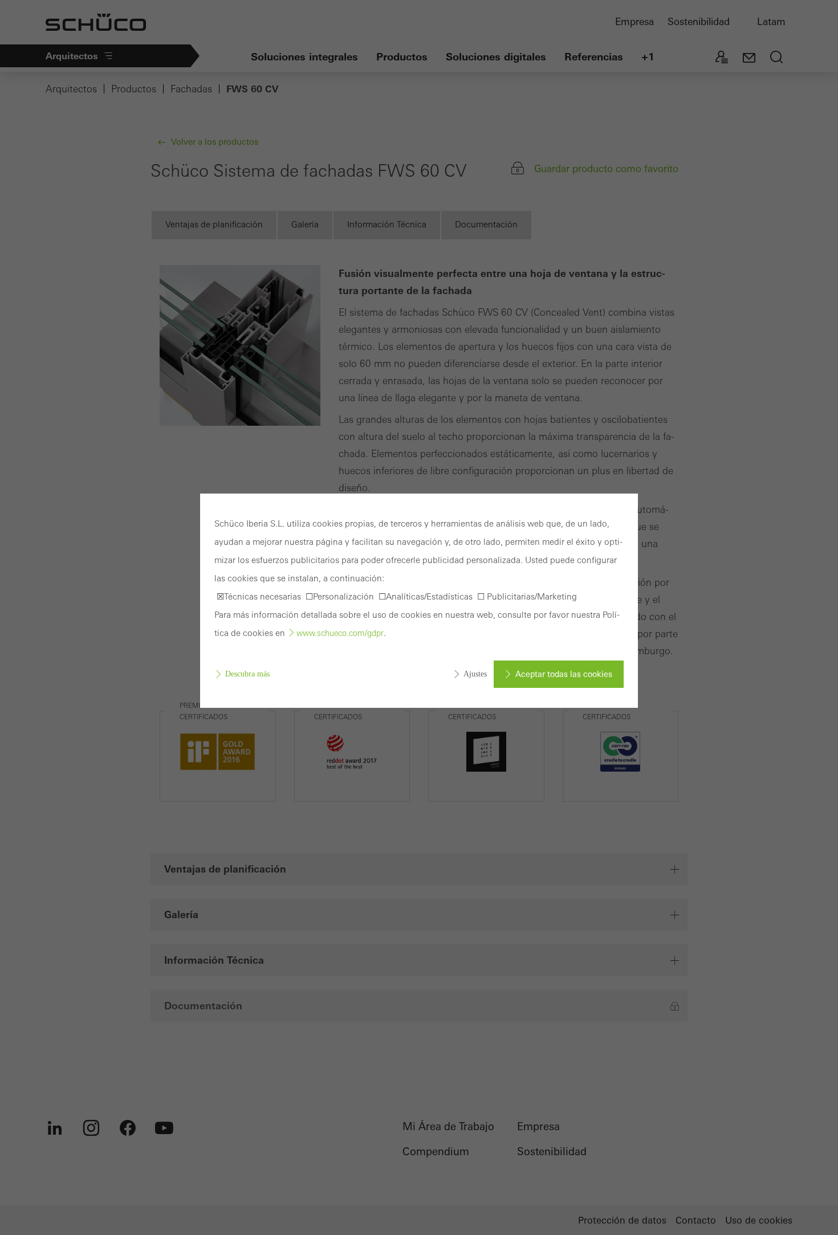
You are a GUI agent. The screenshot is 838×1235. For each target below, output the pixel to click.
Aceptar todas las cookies (563, 674)
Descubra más (247, 674)
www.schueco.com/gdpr (340, 633)
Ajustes (475, 674)
